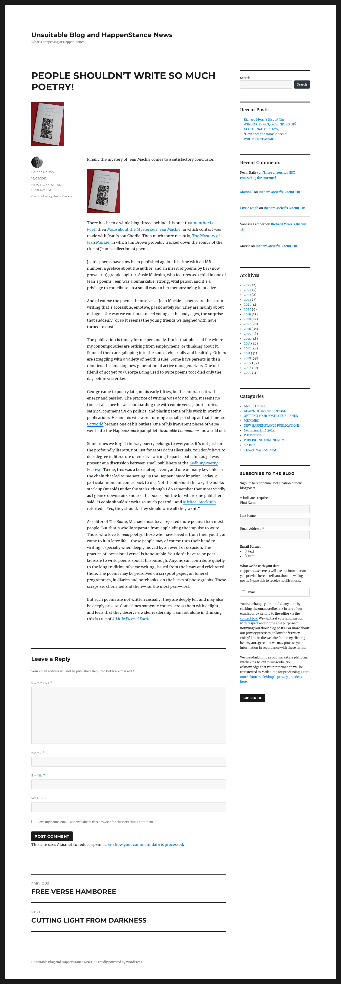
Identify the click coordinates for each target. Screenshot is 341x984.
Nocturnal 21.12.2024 (259, 430)
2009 (247, 363)
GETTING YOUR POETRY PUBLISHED (271, 416)
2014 (247, 339)
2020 (247, 309)
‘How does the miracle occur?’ (266, 134)
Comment (41, 683)
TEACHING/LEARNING (260, 450)
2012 (247, 348)
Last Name (248, 516)
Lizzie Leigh (249, 208)
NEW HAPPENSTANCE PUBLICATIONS (272, 426)
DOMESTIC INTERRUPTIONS (265, 411)
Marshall (246, 192)
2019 (247, 314)
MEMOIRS (251, 421)
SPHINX (250, 445)
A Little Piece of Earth (130, 619)
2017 (247, 324)
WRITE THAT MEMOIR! (261, 139)
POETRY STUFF (255, 435)
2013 (247, 343)
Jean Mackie (62, 196)
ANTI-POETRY (254, 406)
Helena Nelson (42, 172)
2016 (247, 329)
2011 (247, 353)
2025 (247, 285)
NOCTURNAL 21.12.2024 (261, 129)
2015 (247, 334)
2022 (247, 300)
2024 (247, 290)
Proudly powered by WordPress (119, 962)
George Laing (41, 196)
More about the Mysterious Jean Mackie (143, 229)
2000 (247, 373)
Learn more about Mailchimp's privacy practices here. (275, 677)
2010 (247, 358)
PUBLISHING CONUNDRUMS (265, 440)
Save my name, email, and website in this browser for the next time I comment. (96, 822)
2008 (247, 368)
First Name (248, 503)
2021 (247, 305)
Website (39, 798)
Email (38, 775)
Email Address (252, 529)
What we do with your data (259, 566)
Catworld (95, 424)
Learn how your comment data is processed (143, 844)
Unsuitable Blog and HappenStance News (102, 35)
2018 (247, 319)
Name (38, 753)
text (251, 551)
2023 (247, 295)
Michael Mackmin (199, 502)
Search (245, 78)
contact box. (249, 618)
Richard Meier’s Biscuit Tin (264, 119)
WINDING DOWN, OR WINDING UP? (270, 124)
